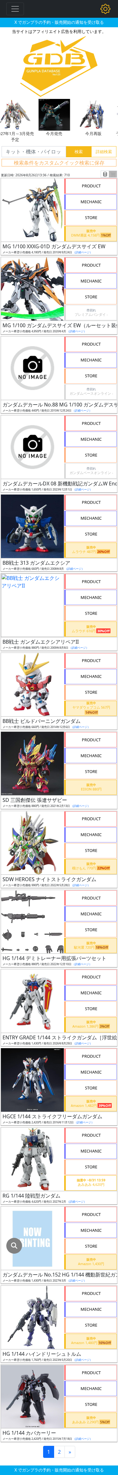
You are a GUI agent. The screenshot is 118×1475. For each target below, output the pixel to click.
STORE (91, 217)
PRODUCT (91, 186)
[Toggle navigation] (15, 9)
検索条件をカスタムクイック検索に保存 (59, 162)
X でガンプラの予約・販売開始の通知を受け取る (59, 22)
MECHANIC (91, 202)
